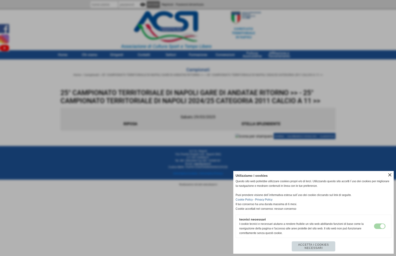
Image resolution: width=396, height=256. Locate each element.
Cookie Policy (244, 199)
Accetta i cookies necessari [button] (313, 246)
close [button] (390, 175)
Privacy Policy (263, 199)
